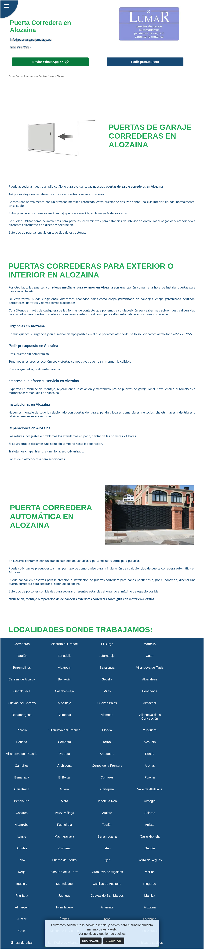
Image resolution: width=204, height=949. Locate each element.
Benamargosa (22, 715)
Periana (21, 742)
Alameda (107, 715)
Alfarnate (107, 907)
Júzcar (21, 919)
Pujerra (150, 777)
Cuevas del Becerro (22, 703)
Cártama (64, 848)
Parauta (64, 753)
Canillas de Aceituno (107, 883)
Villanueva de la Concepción (150, 716)
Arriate (149, 824)
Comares (107, 777)
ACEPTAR (113, 940)
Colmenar (64, 715)
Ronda (149, 753)
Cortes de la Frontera (107, 765)
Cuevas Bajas (107, 703)
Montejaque (64, 883)
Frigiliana (21, 895)
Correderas (22, 644)
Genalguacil (21, 691)
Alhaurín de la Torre (64, 872)
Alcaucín (150, 742)
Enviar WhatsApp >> (47, 62)
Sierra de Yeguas (150, 860)
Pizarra (22, 730)
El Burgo (107, 644)
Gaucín (150, 848)
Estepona (149, 919)
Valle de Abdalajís (149, 789)
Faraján (21, 655)
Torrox (107, 742)
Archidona (64, 765)
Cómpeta (64, 742)
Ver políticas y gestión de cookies (102, 933)
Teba (107, 919)
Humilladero (64, 907)
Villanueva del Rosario (21, 753)
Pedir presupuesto (145, 62)
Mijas (107, 691)
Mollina (150, 872)
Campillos (22, 765)
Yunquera (150, 730)
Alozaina (150, 907)
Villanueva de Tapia (149, 667)
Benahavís (149, 691)
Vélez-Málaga (64, 813)
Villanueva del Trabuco (64, 730)
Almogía (150, 801)
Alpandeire (149, 679)
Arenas (150, 765)
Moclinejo (64, 703)
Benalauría (21, 801)
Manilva (149, 895)
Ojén (107, 860)
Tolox (21, 860)
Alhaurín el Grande (64, 644)
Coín (21, 931)
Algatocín (64, 667)
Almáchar (149, 703)
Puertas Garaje (15, 76)
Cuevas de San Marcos (107, 895)
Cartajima (107, 789)
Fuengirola (64, 824)
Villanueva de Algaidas (107, 872)
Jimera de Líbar (22, 942)
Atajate (107, 813)
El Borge (64, 777)
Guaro (64, 789)
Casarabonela (150, 836)
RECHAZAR (90, 940)
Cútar (150, 655)
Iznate (21, 836)
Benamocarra (107, 836)
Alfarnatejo (107, 655)
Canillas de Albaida (21, 679)
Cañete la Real (107, 801)
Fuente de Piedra (64, 860)
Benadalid (64, 655)
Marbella (150, 644)
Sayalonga (107, 667)
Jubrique (64, 895)
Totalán (107, 824)
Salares (149, 813)
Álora (64, 801)
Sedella (107, 679)
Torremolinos (22, 667)
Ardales (21, 848)
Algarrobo (22, 824)
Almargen (22, 907)
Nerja (22, 872)
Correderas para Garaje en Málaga (39, 76)
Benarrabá (21, 777)
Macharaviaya (64, 836)
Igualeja (21, 883)
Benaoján (64, 679)
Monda (107, 730)
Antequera (107, 753)
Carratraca (21, 789)
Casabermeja (64, 691)
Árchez (64, 919)
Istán (107, 848)
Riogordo (149, 883)
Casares (22, 813)
